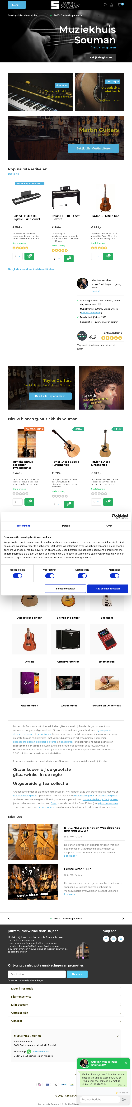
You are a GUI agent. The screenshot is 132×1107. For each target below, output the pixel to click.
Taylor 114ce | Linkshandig (100, 463)
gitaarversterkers (91, 799)
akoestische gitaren (24, 741)
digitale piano (103, 730)
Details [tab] (66, 525)
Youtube (121, 939)
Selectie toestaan (65, 588)
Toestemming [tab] (22, 525)
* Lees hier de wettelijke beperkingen (25, 980)
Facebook (106, 939)
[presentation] (35, 15)
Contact (96, 291)
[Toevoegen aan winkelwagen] (29, 256)
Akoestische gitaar (29, 617)
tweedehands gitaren (25, 795)
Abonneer (77, 974)
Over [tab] (109, 525)
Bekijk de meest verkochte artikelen (31, 269)
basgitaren (67, 741)
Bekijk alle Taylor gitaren (41, 388)
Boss (54, 803)
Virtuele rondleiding (91, 312)
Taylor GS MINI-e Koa (105, 216)
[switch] (49, 575)
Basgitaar (107, 617)
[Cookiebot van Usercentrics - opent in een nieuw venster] (114, 516)
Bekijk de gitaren (101, 57)
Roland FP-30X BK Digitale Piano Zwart (26, 217)
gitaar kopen (44, 734)
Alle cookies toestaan (108, 588)
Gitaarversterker (68, 661)
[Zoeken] (105, 5)
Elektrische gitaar (68, 617)
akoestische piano (23, 734)
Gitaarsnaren (29, 705)
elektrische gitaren (46, 741)
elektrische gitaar (107, 795)
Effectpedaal (107, 661)
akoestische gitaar (83, 795)
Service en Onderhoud (106, 705)
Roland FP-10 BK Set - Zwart (66, 217)
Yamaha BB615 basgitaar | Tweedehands (23, 464)
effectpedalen (110, 799)
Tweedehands (68, 705)
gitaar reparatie (46, 807)
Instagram (113, 939)
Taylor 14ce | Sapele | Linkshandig (65, 463)
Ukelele (29, 661)
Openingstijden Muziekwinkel (22, 15)
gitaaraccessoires (108, 803)
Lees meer (70, 855)
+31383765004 (41, 1051)
